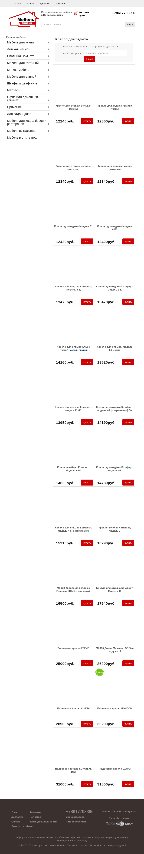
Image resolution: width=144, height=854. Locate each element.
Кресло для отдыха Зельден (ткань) (73, 107)
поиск (130, 24)
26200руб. (106, 664)
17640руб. (106, 603)
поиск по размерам (74, 46)
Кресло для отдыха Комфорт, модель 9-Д (73, 288)
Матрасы (13, 90)
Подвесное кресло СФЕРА (73, 708)
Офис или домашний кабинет (22, 98)
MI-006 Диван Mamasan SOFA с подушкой (115, 650)
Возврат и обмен (21, 826)
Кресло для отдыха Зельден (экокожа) (73, 167)
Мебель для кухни (20, 42)
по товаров (71, 53)
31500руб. (106, 784)
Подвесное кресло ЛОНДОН (114, 708)
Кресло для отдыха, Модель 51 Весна (115, 348)
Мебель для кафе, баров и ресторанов (26, 122)
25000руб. (65, 664)
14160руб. (65, 362)
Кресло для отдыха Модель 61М (114, 228)
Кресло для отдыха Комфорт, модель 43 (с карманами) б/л (114, 409)
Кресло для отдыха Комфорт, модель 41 (114, 469)
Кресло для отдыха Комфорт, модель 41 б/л (73, 409)
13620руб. (106, 362)
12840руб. (65, 181)
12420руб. (65, 242)
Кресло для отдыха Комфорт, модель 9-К (114, 288)
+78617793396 (123, 13)
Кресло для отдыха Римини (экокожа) (114, 167)
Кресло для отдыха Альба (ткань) (73, 348)
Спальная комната (20, 56)
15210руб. (65, 543)
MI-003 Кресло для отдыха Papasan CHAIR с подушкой (73, 589)
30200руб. (106, 724)
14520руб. (65, 483)
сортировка (104, 46)
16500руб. (65, 603)
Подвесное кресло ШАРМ (115, 768)
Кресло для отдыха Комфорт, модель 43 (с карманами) (73, 529)
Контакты (60, 3)
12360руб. (106, 121)
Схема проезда (75, 816)
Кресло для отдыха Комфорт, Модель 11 (114, 589)
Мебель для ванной (21, 76)
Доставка (45, 3)
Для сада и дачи (19, 114)
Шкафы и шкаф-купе (22, 83)
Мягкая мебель (18, 69)
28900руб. (65, 724)
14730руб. (106, 483)
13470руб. (65, 302)
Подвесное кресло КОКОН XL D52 (73, 770)
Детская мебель (18, 49)
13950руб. (65, 423)
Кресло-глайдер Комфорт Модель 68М (73, 469)
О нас (17, 3)
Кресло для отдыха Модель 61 (73, 226)
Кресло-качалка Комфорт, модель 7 (115, 529)
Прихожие (14, 107)
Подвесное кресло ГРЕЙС (73, 648)
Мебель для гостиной (23, 63)
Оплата (30, 3)
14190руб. (106, 423)
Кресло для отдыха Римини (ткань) (114, 107)
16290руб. (106, 543)
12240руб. (65, 121)
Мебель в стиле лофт (23, 137)
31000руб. (65, 784)
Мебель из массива (21, 130)
